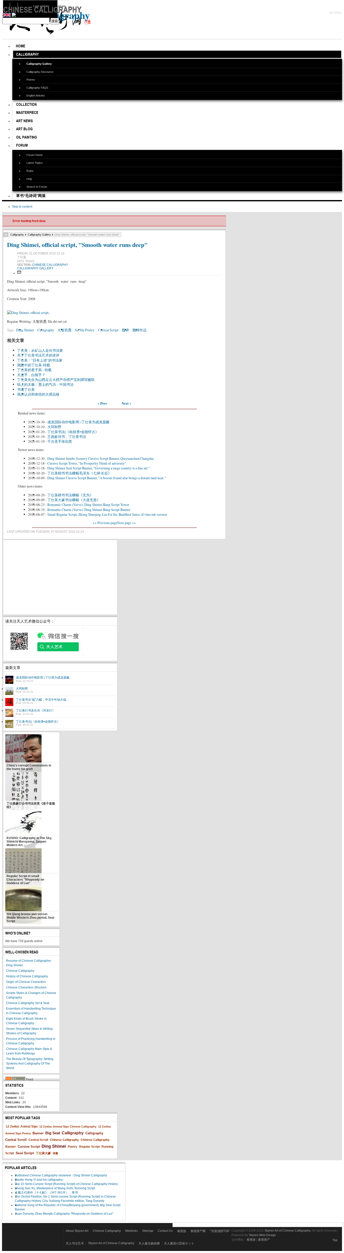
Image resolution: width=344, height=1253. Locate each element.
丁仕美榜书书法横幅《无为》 (70, 495)
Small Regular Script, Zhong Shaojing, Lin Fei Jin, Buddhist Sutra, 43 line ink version (107, 514)
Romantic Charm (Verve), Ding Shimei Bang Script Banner (88, 509)
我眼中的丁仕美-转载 (33, 365)
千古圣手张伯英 (59, 441)
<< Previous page (105, 522)
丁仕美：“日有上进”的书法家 (39, 360)
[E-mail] (19, 273)
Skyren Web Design (262, 1235)
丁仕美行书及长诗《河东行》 (35, 710)
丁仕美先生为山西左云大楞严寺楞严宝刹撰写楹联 (56, 379)
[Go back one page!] (5, 234)
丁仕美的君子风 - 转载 (34, 369)
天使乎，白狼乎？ (31, 374)
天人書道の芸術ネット (179, 1243)
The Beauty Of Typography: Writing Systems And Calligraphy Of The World (29, 1063)
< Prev (102, 403)
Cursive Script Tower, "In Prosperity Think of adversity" (86, 463)
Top (334, 1240)
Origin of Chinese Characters (26, 982)
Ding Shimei (25, 330)
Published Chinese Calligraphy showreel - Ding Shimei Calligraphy (61, 1175)
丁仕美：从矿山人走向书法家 (40, 350)
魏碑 (125, 330)
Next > (126, 403)
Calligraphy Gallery (39, 234)
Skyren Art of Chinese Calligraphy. (287, 1230)
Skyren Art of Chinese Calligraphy (111, 1243)
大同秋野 (54, 426)
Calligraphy (17, 234)
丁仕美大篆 (43, 1153)
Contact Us (165, 1231)
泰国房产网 (197, 1231)
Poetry (72, 1146)
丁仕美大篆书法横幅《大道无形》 (73, 499)
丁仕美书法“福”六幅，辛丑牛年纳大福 (41, 699)
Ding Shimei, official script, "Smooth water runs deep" (77, 244)
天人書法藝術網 (149, 1243)
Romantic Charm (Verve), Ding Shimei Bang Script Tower (88, 504)
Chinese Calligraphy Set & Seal (27, 1003)
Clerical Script (108, 330)
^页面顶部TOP (219, 1231)
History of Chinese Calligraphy (27, 976)
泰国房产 (264, 1239)
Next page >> (126, 522)
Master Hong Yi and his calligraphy (39, 1179)
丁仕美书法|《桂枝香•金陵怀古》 (73, 431)
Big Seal (52, 1133)
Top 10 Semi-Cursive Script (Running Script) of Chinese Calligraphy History (66, 1184)
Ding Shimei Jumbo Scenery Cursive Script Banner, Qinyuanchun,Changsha (100, 458)
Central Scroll (38, 1140)
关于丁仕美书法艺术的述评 (38, 355)
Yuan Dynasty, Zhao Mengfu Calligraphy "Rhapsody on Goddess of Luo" (64, 1213)
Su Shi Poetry (84, 330)
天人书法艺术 (75, 1243)
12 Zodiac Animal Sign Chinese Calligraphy (67, 1126)
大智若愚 (64, 330)
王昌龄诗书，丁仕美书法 (66, 436)
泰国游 (181, 1231)
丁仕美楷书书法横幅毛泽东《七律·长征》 (79, 473)
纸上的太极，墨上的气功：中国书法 (45, 384)
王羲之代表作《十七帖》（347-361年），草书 (46, 1192)
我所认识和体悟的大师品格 (38, 394)
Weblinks (131, 1231)
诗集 (55, 1153)
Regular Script (89, 1146)
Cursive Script (29, 1146)
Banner (38, 1133)
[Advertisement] (60, 577)
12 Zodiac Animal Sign (22, 1126)
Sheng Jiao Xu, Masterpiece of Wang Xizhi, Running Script (55, 1188)
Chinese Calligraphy (50, 265)
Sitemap (147, 1231)
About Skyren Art (77, 1231)
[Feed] (15, 1079)
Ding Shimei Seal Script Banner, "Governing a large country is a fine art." (98, 468)
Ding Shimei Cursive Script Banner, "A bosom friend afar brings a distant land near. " (106, 477)
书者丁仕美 (26, 389)
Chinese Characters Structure (26, 987)
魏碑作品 (139, 330)
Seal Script (25, 1153)
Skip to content (22, 206)
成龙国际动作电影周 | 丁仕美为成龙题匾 (78, 422)
